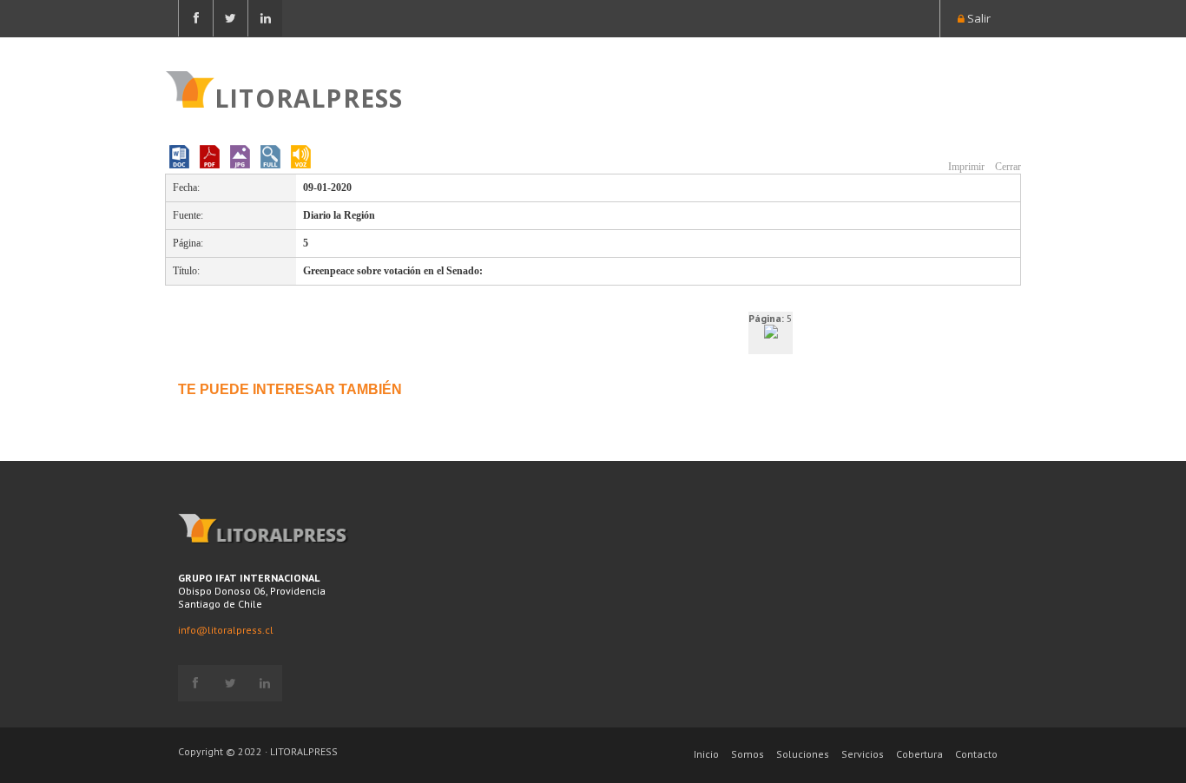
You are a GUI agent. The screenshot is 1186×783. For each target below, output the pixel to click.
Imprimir (965, 167)
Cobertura (919, 753)
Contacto (976, 753)
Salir (978, 18)
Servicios (862, 753)
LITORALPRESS (308, 96)
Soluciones (802, 753)
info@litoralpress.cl (225, 629)
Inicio (706, 753)
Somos (747, 753)
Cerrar (1006, 167)
